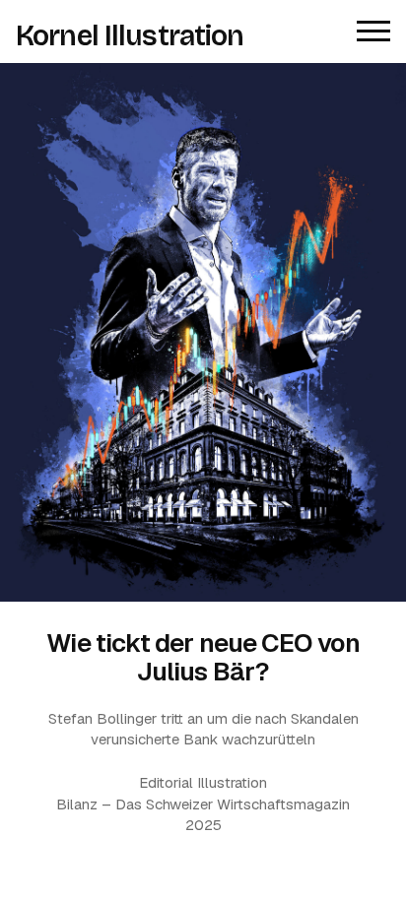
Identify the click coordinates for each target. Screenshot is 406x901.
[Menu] (373, 31)
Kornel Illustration (130, 37)
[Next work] (203, 332)
